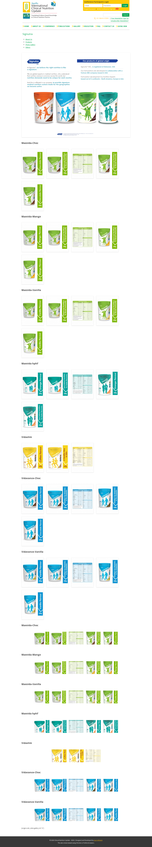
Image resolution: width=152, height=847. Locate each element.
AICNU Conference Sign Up (106, 9)
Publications (64, 26)
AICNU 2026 (122, 26)
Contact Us (109, 26)
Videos (27, 47)
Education (88, 26)
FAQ (98, 26)
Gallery (77, 26)
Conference (50, 26)
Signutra (28, 34)
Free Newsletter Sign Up (120, 18)
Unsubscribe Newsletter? (120, 21)
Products (28, 42)
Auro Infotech (98, 840)
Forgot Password (89, 9)
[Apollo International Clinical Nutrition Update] (40, 10)
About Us (37, 26)
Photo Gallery (30, 45)
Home (26, 26)
